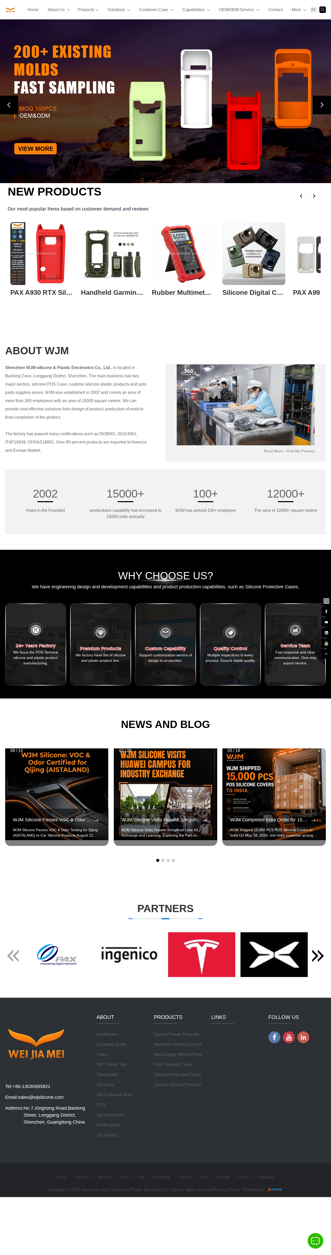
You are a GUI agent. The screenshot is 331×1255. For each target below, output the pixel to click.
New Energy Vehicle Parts (178, 1054)
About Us (56, 9)
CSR (101, 1105)
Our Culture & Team (114, 1095)
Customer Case (153, 9)
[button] (9, 105)
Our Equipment (110, 1115)
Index (204, 1177)
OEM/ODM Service (236, 9)
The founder (107, 1074)
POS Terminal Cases (173, 1064)
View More (20, 301)
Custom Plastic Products (176, 1034)
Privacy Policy (226, 1190)
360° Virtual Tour (111, 1064)
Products (86, 9)
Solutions (116, 9)
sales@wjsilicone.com (41, 1097)
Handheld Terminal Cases (178, 1044)
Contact (275, 9)
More (296, 9)
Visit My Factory (300, 451)
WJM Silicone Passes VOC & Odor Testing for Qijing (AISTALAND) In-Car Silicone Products (53, 819)
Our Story (105, 1085)
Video (101, 1054)
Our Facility (106, 1135)
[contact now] (326, 622)
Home (33, 9)
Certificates (106, 1034)
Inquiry (243, 1177)
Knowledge (162, 1177)
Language (265, 1177)
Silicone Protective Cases (177, 1074)
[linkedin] (326, 632)
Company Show (111, 1044)
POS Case (57, 384)
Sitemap (223, 1177)
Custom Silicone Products (177, 1085)
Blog (141, 1177)
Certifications (108, 1125)
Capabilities (194, 9)
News (125, 1177)
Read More (273, 451)
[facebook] (326, 611)
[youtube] (326, 643)
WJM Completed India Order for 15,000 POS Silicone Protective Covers (270, 819)
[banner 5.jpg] (165, 101)
